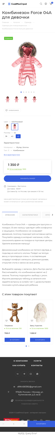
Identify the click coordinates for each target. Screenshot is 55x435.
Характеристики (30, 215)
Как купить (19, 365)
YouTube (31, 374)
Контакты (36, 365)
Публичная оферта (29, 404)
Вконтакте (17, 374)
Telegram (24, 374)
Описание (10, 215)
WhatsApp (37, 374)
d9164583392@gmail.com (29, 386)
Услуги (37, 361)
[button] (21, 92)
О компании (21, 361)
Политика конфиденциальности (29, 400)
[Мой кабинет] (46, 4)
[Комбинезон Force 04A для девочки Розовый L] (27, 63)
